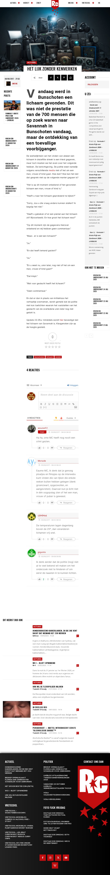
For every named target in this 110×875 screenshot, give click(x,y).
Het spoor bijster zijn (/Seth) (19, 786)
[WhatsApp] (70, 77)
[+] (45, 407)
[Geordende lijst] (57, 404)
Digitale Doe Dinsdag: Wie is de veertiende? (57, 842)
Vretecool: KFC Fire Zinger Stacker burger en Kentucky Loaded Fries (18, 845)
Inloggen (73, 385)
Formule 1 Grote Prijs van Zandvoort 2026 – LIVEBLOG (11, 116)
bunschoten (39, 357)
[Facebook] (51, 77)
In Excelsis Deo (40, 707)
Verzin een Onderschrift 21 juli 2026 (100, 325)
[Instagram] (50, 858)
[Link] (73, 404)
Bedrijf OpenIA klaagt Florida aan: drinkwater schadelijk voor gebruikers (18, 780)
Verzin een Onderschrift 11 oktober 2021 (95, 108)
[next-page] (91, 336)
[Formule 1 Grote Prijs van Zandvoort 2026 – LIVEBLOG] (12, 105)
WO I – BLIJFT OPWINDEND (44, 662)
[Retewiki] (55, 865)
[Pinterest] (64, 77)
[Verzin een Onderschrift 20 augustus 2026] (12, 178)
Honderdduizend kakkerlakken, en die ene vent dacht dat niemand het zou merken (55, 632)
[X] (57, 77)
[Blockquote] (65, 404)
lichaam (50, 357)
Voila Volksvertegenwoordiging (57, 794)
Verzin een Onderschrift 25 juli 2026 (100, 277)
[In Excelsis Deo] (17, 709)
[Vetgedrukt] (41, 404)
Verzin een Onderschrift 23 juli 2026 (100, 301)
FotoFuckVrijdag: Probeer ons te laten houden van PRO (57, 823)
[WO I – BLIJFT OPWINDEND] (17, 665)
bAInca (36, 636)
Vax (91, 202)
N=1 (34, 665)
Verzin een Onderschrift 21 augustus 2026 (12, 165)
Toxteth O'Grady (40, 689)
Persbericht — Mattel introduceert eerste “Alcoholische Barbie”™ (54, 729)
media (52, 170)
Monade (42, 461)
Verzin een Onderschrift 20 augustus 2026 (11, 189)
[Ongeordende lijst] (61, 404)
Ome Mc (14, 83)
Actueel (31, 62)
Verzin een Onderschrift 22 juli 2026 (100, 313)
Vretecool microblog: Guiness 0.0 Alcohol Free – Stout (17, 819)
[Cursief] (45, 404)
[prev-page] (86, 336)
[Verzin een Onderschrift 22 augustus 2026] (12, 130)
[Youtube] (66, 858)
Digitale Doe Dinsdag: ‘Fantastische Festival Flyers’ (54, 815)
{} (41, 407)
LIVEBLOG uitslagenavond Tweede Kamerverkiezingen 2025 (56, 778)
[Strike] (53, 404)
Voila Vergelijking (52, 799)
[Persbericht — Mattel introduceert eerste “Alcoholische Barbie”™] (17, 730)
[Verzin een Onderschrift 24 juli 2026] (88, 289)
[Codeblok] (69, 404)
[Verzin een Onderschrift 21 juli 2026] (88, 325)
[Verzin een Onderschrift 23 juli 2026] (88, 301)
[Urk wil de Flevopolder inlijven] (17, 688)
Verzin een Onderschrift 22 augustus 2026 (11, 141)
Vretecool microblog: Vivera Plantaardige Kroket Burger (19, 827)
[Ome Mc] (9, 83)
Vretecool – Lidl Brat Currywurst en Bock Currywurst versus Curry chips (17, 835)
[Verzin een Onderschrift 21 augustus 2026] (12, 155)
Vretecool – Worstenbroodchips (15, 812)
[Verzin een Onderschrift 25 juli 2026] (88, 277)
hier (61, 320)
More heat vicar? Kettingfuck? (52, 829)
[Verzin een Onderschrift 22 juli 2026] (88, 313)
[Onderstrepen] (49, 404)
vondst (58, 357)
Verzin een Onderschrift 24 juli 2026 (100, 289)
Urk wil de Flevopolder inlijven (48, 686)
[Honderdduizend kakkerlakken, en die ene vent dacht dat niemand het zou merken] (17, 632)
